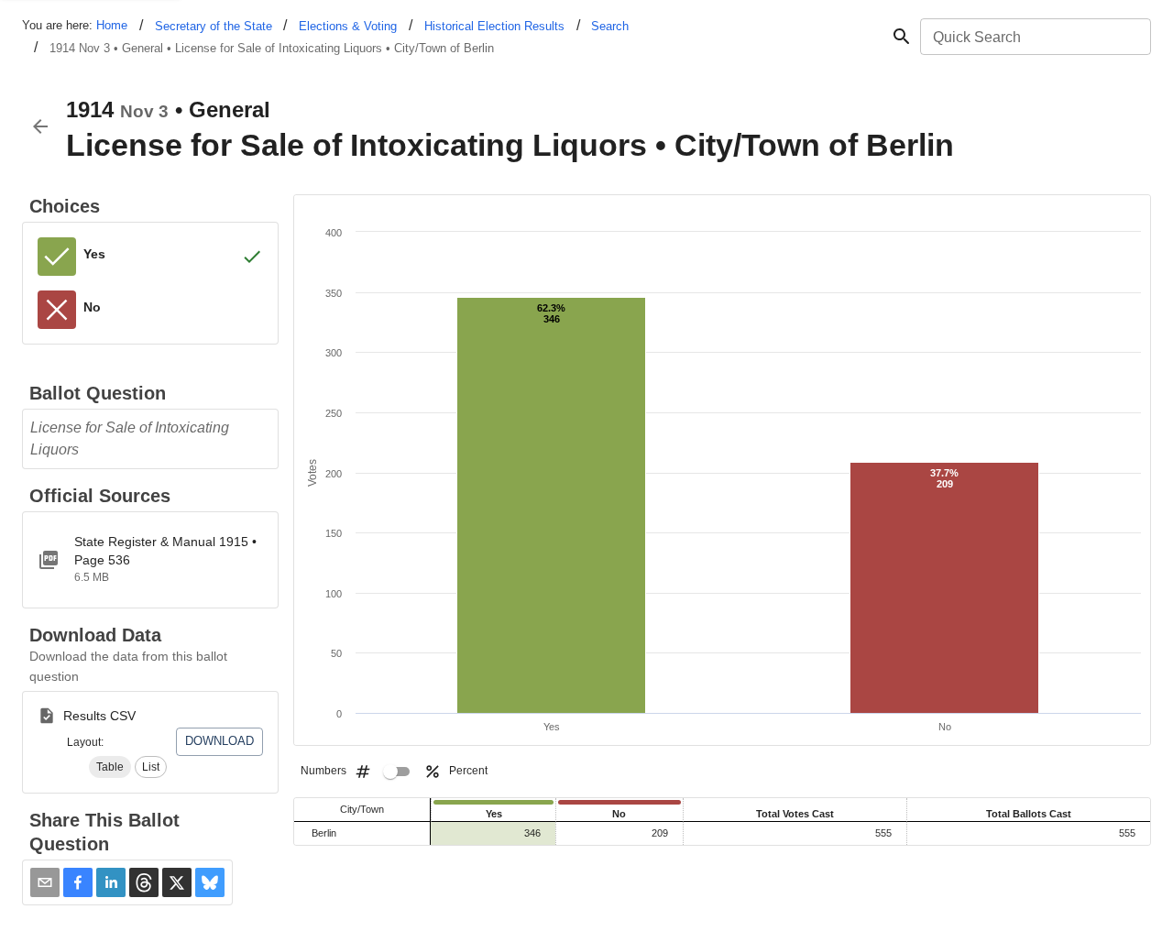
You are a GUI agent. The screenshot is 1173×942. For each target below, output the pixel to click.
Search (610, 26)
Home (111, 25)
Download (219, 741)
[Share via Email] (45, 882)
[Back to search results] (40, 126)
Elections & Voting (348, 26)
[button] (110, 767)
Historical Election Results (494, 26)
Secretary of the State (213, 26)
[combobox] (1034, 36)
